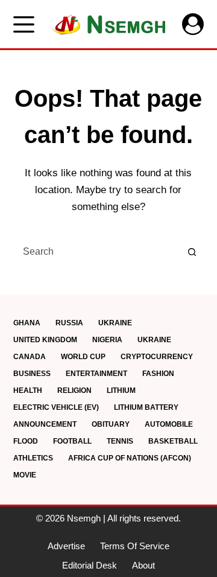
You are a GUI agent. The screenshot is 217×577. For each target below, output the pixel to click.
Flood (25, 441)
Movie (24, 475)
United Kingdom (45, 340)
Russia (69, 323)
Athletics (33, 458)
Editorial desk (89, 565)
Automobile (169, 424)
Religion (74, 390)
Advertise (66, 546)
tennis (120, 441)
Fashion (158, 373)
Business (32, 373)
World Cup (83, 356)
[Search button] (191, 251)
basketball (173, 441)
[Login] (193, 24)
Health (27, 390)
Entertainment (96, 373)
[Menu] (23, 24)
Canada (29, 356)
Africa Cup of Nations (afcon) (129, 458)
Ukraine (115, 323)
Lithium (121, 390)
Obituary (111, 424)
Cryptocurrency (157, 356)
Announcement (45, 424)
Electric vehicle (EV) (56, 407)
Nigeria (107, 340)
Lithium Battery (146, 407)
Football (72, 441)
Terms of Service (134, 546)
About (143, 565)
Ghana (26, 323)
